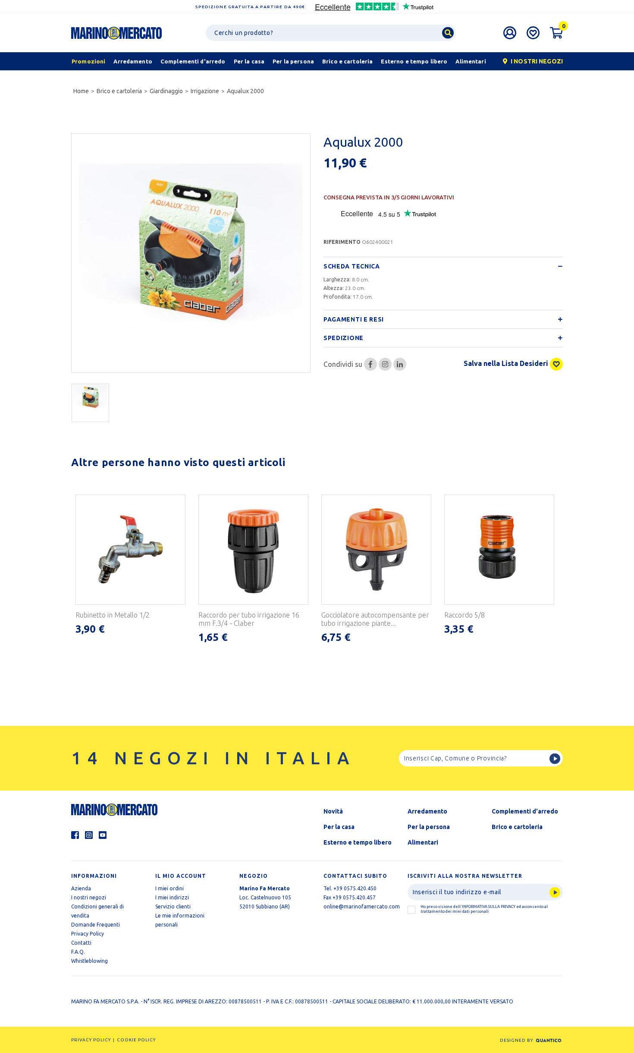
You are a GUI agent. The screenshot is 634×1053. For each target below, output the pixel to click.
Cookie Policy (136, 1039)
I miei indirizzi (172, 897)
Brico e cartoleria (119, 91)
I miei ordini (169, 888)
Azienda (81, 888)
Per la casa (339, 826)
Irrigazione (205, 91)
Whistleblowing (89, 961)
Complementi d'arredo (525, 811)
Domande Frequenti (95, 924)
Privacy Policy (87, 933)
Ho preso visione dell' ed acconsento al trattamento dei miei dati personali (484, 909)
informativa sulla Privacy (488, 907)
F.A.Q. (78, 952)
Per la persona (429, 826)
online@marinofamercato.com (361, 906)
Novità (333, 811)
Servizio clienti (173, 906)
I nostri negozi (88, 897)
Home (81, 91)
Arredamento (427, 811)
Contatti (81, 943)
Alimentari (423, 842)
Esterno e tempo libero (357, 842)
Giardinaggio (166, 91)
